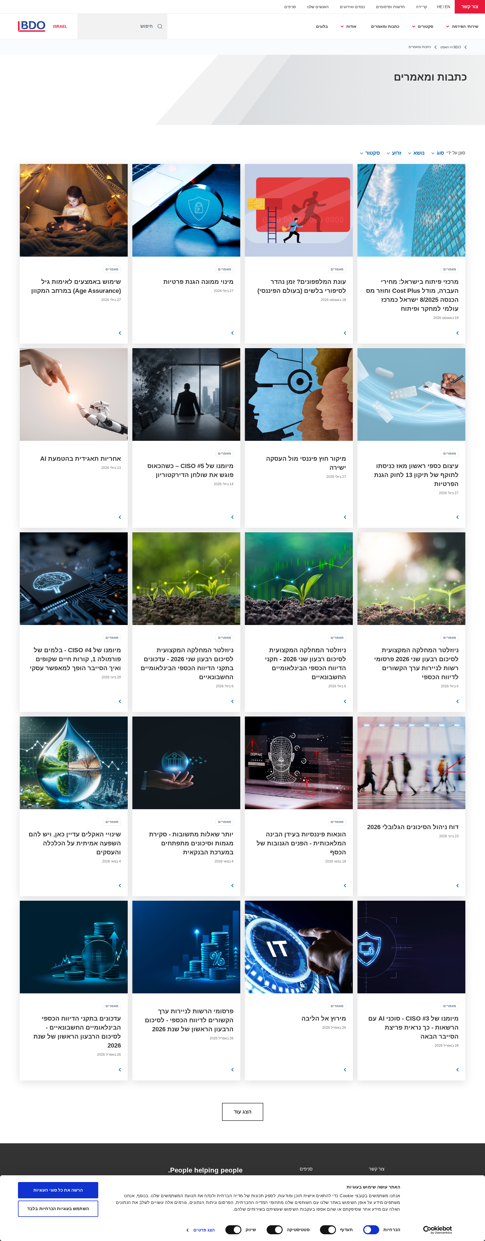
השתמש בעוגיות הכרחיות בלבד (58, 1208)
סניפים (290, 6)
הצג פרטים (204, 1230)
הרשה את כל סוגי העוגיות (58, 1190)
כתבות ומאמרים (385, 26)
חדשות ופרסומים (390, 6)
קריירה (421, 6)
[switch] (329, 1229)
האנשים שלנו (318, 6)
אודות (351, 26)
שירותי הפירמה (465, 26)
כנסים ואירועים (352, 6)
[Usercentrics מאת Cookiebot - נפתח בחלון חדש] (437, 1230)
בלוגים (322, 26)
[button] (470, 6)
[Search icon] (160, 26)
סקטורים (425, 26)
